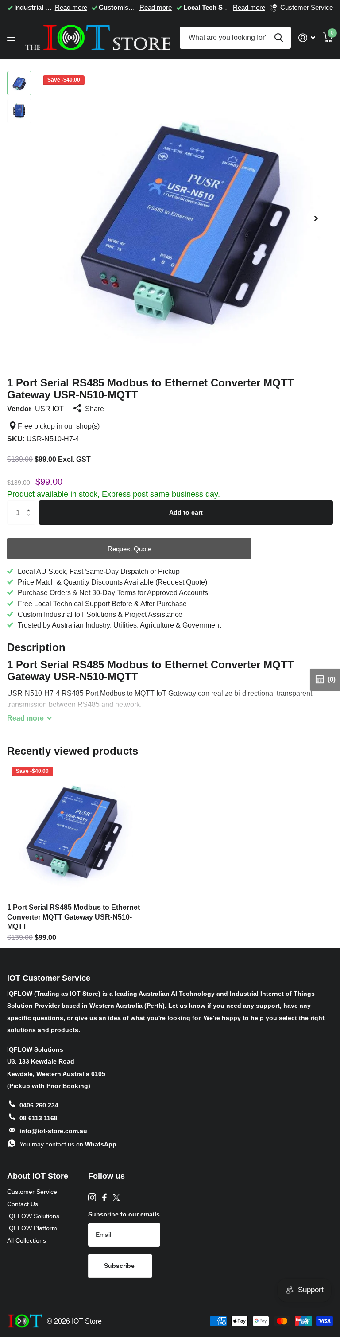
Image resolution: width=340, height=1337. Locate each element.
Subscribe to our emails (124, 1214)
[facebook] (104, 1197)
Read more (71, 7)
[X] (116, 1197)
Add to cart (186, 512)
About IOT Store (37, 1176)
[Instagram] (92, 1197)
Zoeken (279, 38)
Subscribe (120, 1265)
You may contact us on (67, 1144)
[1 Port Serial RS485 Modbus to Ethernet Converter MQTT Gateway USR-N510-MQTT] (74, 829)
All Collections (26, 1240)
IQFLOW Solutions (33, 1216)
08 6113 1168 (38, 1118)
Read (25, 718)
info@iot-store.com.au (53, 1130)
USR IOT (49, 409)
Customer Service (32, 1191)
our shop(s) (82, 426)
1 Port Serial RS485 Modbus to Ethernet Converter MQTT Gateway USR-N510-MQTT (73, 916)
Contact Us (22, 1204)
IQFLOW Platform (32, 1228)
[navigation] (19, 83)
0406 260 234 (38, 1105)
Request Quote (129, 549)
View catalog (12, 38)
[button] (316, 218)
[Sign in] (307, 38)
